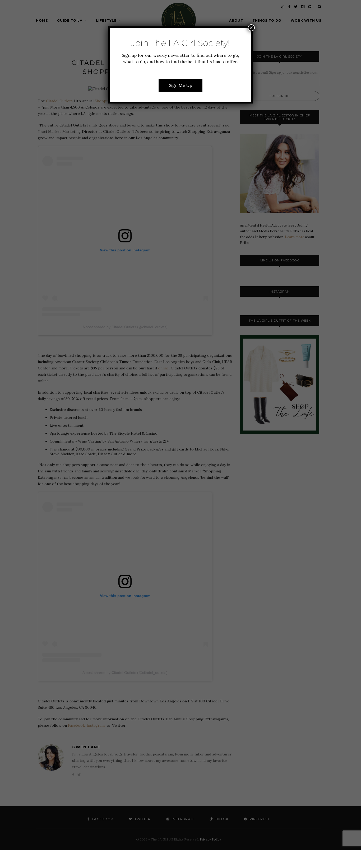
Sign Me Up (180, 85)
